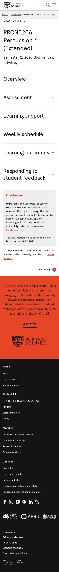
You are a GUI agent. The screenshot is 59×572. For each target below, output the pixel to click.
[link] (29, 373)
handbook (12, 230)
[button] (48, 5)
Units (5, 14)
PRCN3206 (16, 14)
